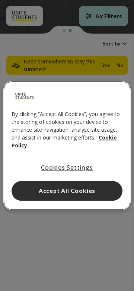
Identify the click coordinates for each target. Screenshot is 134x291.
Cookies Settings (67, 167)
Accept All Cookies (67, 190)
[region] (67, 145)
